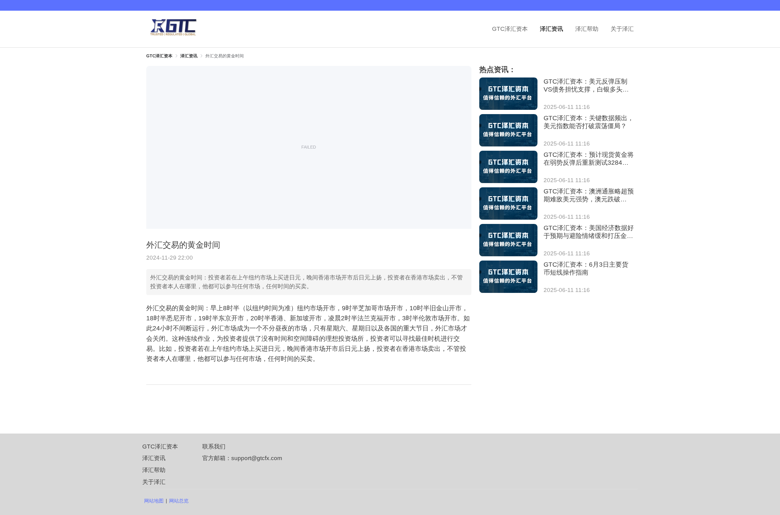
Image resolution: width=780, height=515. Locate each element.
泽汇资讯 (551, 29)
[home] (176, 29)
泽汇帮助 (586, 29)
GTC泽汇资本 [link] (159, 56)
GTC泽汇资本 (510, 29)
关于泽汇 (622, 29)
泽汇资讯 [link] (188, 56)
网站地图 (154, 500)
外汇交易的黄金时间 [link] (224, 55)
